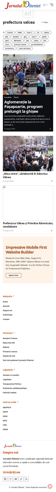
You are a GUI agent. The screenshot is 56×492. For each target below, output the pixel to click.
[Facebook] (5, 479)
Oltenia (16, 97)
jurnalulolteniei (37, 44)
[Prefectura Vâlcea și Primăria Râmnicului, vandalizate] (28, 203)
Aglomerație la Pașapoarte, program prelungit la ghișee (23, 106)
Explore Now (13, 275)
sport (7, 41)
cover (7, 44)
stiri (44, 41)
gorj (25, 37)
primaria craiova (20, 44)
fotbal (20, 32)
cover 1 (34, 37)
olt (38, 32)
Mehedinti (17, 41)
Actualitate (7, 97)
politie (44, 37)
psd (27, 41)
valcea (36, 41)
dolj (6, 37)
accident (16, 37)
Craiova (10, 32)
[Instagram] (10, 479)
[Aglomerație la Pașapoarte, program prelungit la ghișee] (28, 74)
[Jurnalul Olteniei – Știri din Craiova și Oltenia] (23, 5)
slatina (46, 32)
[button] (50, 5)
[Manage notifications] (50, 486)
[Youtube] (15, 479)
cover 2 (29, 32)
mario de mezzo (24, 48)
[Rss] (26, 479)
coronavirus (9, 48)
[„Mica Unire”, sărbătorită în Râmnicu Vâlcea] (28, 153)
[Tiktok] (21, 479)
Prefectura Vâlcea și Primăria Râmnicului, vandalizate (28, 224)
